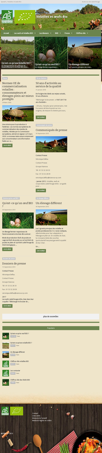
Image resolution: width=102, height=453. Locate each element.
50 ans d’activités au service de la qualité (48, 85)
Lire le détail (7, 145)
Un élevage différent (43, 198)
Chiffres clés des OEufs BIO (20, 380)
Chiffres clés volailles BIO (19, 361)
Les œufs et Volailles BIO (22, 33)
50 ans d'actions (41, 78)
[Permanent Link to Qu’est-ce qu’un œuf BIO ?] (18, 221)
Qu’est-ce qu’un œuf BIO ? (11, 198)
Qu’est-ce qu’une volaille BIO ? (21, 343)
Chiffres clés (79, 33)
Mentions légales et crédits (42, 420)
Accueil (6, 33)
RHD (55, 33)
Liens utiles (36, 416)
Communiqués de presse (44, 125)
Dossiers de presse (9, 258)
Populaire (51, 328)
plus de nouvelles (50, 316)
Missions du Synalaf (39, 418)
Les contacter (15, 371)
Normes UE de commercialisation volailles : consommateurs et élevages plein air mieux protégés (18, 91)
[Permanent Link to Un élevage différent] (51, 217)
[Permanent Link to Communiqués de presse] (51, 144)
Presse (66, 33)
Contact (35, 413)
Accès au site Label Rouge (91, 2)
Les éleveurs (43, 33)
